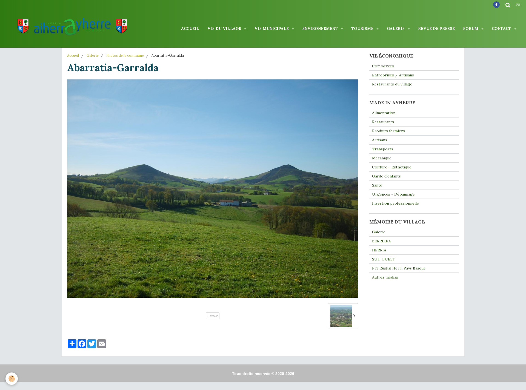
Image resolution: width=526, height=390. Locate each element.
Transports (382, 149)
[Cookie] (11, 378)
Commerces (383, 66)
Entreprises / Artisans (393, 75)
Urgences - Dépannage (393, 194)
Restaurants (383, 121)
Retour (212, 316)
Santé (377, 185)
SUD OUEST (383, 259)
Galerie (396, 28)
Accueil (190, 28)
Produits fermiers (388, 130)
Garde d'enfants (386, 176)
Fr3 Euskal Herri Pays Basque (399, 268)
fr (518, 5)
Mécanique (381, 158)
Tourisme (363, 28)
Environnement (320, 28)
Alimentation (383, 112)
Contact (502, 28)
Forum (471, 28)
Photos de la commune (125, 55)
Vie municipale (272, 28)
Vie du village (224, 28)
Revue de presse (436, 28)
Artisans (379, 139)
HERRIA (379, 250)
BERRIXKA (381, 241)
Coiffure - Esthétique (391, 167)
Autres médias (385, 277)
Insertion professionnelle (395, 203)
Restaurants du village (392, 84)
